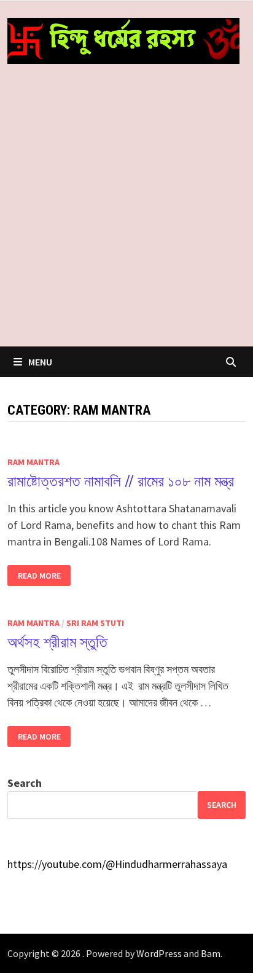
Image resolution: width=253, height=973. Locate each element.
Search (24, 783)
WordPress (159, 953)
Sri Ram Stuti (95, 622)
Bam (210, 953)
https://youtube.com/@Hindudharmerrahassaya (117, 864)
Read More (39, 576)
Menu (40, 362)
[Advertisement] (126, 213)
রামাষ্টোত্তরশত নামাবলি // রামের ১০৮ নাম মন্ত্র (120, 481)
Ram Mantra (33, 461)
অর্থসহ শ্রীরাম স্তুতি (57, 642)
